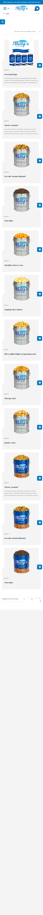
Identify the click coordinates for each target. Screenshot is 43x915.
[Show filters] (2, 20)
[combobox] (13, 599)
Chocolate (8, 220)
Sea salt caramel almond (15, 176)
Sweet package (10, 74)
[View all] (21, 53)
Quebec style (10, 442)
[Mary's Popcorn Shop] (21, 8)
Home (36, 13)
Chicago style (10, 398)
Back (7, 14)
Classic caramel (11, 125)
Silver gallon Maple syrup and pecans (20, 354)
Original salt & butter (13, 309)
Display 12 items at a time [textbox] (10, 599)
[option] (21, 2)
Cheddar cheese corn (13, 265)
